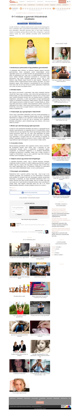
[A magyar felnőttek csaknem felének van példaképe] (19, 346)
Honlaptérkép (42, 398)
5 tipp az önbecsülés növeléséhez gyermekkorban (19, 316)
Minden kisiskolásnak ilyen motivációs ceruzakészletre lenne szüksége (40, 296)
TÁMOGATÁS (62, 1)
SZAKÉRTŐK (21, 1)
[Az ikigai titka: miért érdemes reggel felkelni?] (19, 249)
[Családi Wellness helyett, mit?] (40, 269)
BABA (25, 4)
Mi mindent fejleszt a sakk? (19, 296)
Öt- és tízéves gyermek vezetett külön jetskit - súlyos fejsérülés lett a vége (61, 119)
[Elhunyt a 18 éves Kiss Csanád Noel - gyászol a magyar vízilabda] (61, 130)
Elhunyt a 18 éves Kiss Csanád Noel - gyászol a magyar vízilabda (61, 138)
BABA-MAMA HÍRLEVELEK (50, 1)
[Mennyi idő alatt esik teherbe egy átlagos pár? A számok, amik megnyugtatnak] (61, 188)
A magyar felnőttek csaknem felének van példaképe (19, 354)
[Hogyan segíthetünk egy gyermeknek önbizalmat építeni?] (19, 269)
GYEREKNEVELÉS (31, 4)
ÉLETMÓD (47, 4)
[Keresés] (70, 1)
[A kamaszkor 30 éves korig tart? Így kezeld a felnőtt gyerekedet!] (40, 249)
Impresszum (13, 398)
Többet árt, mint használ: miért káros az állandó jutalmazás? (40, 335)
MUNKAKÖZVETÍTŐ (31, 1)
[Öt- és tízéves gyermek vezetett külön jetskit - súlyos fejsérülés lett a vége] (61, 111)
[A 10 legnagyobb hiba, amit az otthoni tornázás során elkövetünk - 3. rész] (40, 365)
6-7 (65, 8)
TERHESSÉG (19, 4)
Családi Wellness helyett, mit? (40, 277)
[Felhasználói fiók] (68, 1)
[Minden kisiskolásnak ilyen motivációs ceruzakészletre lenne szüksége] (40, 288)
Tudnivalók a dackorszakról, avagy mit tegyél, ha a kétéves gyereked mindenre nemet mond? (61, 230)
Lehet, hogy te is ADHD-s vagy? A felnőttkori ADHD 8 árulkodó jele (61, 80)
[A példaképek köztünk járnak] (19, 365)
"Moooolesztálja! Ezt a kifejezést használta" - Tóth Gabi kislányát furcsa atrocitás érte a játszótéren (27, 232)
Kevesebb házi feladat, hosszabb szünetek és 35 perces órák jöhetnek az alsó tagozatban (61, 220)
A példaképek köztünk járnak (19, 373)
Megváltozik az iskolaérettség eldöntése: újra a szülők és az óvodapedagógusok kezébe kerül (59, 210)
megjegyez (19, 214)
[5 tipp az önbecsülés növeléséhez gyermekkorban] (19, 307)
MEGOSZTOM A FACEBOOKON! (30, 192)
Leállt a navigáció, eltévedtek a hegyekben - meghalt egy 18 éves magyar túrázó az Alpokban (61, 178)
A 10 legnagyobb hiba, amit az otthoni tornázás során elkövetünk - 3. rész (40, 374)
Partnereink (49, 398)
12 (50, 8)
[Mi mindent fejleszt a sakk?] (19, 288)
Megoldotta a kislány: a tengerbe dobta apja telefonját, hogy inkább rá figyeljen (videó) (30, 225)
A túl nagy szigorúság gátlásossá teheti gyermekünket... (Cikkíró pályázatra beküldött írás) (40, 355)
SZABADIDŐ (52, 4)
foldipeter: (56, 247)
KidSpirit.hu (13, 187)
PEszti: (54, 250)
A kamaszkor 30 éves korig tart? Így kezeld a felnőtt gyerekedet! (40, 258)
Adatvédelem (27, 398)
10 (45, 8)
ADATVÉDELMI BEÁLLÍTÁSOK (40, 408)
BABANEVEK (65, 4)
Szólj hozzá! (22, 23)
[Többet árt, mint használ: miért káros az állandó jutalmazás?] (40, 327)
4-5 (62, 8)
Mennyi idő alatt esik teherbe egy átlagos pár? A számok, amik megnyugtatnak (61, 196)
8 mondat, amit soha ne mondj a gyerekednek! (40, 315)
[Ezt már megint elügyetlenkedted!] (19, 385)
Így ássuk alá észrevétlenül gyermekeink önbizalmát (19, 335)
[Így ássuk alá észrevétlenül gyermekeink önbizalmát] (19, 327)
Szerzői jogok (35, 398)
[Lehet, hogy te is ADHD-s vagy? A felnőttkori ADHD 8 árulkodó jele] (61, 72)
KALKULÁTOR (40, 1)
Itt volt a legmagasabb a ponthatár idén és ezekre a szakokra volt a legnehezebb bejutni (61, 61)
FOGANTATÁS (13, 4)
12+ (69, 8)
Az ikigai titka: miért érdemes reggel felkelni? (19, 257)
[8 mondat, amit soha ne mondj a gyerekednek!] (40, 307)
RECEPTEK (59, 4)
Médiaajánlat (20, 398)
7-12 (67, 8)
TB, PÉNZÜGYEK (39, 4)
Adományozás (64, 398)
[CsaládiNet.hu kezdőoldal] (14, 1)
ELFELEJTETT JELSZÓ (38, 210)
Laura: (57, 254)
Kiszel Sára (25, 22)
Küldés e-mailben (35, 23)
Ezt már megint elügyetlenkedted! (19, 393)
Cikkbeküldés (56, 398)
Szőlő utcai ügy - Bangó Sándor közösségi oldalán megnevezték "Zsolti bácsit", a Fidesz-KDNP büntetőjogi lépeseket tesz (61, 101)
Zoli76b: (56, 248)
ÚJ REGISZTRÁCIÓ (38, 213)
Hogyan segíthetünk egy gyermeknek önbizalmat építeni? (19, 277)
